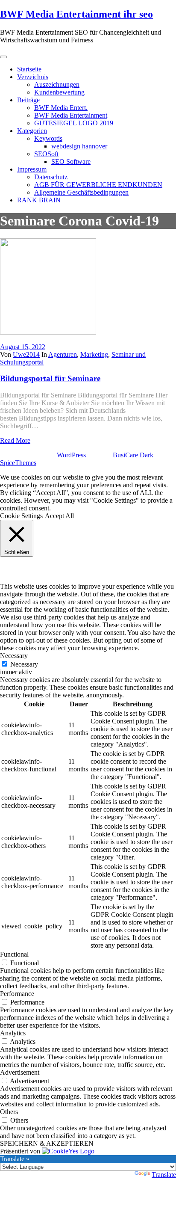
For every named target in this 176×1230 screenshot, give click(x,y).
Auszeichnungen (56, 84)
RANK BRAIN (39, 200)
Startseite (29, 69)
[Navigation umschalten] (3, 57)
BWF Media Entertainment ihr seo (76, 14)
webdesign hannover (79, 146)
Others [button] (9, 1111)
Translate (164, 1174)
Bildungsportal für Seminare (50, 378)
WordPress (71, 455)
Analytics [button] (13, 1033)
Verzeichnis (32, 76)
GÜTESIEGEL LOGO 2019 (73, 123)
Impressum (32, 169)
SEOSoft (46, 153)
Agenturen (62, 354)
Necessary (24, 664)
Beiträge (28, 100)
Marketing (94, 354)
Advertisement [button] (19, 1072)
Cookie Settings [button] (21, 515)
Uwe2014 (26, 354)
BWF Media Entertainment (70, 115)
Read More (15, 440)
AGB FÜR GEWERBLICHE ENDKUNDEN (98, 184)
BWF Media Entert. (61, 107)
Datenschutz (50, 177)
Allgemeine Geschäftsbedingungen (81, 192)
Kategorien (32, 130)
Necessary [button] (14, 655)
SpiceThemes (18, 462)
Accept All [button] (59, 515)
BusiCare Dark (133, 455)
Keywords (48, 138)
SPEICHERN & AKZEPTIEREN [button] (47, 1143)
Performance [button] (17, 993)
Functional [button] (14, 954)
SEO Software (71, 161)
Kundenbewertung (59, 92)
